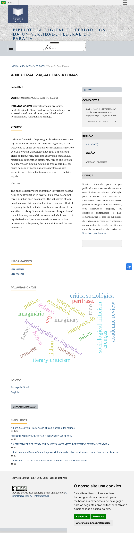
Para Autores (17, 273)
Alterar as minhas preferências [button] (93, 522)
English (15, 392)
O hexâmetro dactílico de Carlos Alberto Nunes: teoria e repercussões (49, 460)
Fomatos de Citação (98, 121)
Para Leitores (17, 268)
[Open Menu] (11, 48)
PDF (89, 89)
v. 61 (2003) (39, 66)
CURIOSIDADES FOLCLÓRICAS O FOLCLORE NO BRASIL (41, 436)
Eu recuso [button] (98, 516)
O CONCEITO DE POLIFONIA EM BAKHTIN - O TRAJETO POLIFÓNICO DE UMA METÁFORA (60, 444)
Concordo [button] (82, 516)
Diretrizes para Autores (94, 233)
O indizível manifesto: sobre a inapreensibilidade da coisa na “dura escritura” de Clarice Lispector (65, 452)
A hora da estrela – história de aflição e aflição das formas (43, 427)
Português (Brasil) (20, 387)
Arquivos (26, 66)
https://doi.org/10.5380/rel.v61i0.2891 (37, 97)
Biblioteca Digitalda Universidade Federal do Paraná (59, 34)
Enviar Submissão (24, 406)
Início (14, 66)
